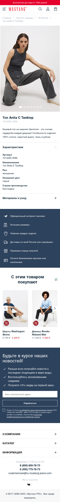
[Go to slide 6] (37, 107)
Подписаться (30, 403)
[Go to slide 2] (24, 107)
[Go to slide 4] (31, 107)
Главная (7, 17)
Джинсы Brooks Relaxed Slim (41, 333)
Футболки (43, 17)
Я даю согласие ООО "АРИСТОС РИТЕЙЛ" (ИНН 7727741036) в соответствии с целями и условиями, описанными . (32, 413)
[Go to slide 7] (40, 107)
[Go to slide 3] (27, 107)
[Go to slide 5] (34, 107)
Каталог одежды (24, 17)
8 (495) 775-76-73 (30, 469)
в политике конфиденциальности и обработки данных (24, 415)
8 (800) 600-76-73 (30, 465)
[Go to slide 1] (20, 107)
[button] (5, 308)
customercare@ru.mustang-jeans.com (30, 473)
